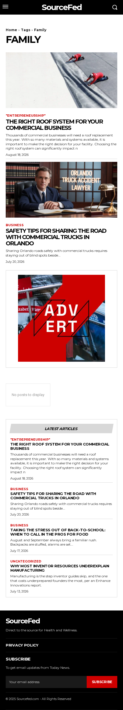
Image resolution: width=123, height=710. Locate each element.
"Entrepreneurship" (25, 116)
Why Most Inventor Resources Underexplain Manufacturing (59, 568)
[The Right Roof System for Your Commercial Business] (61, 80)
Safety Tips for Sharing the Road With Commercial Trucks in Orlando (56, 237)
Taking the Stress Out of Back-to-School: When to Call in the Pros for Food (57, 532)
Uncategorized (25, 561)
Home (11, 30)
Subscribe (102, 682)
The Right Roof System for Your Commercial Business (54, 124)
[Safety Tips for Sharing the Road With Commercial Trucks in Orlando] (61, 190)
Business (15, 225)
